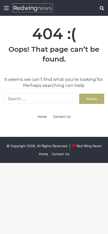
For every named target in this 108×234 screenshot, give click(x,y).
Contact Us (62, 116)
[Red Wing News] (33, 8)
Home (42, 116)
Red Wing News (89, 146)
